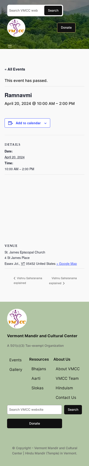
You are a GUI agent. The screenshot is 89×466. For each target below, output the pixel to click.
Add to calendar (28, 123)
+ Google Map (66, 263)
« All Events (15, 69)
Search (53, 10)
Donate (66, 27)
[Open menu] (10, 46)
